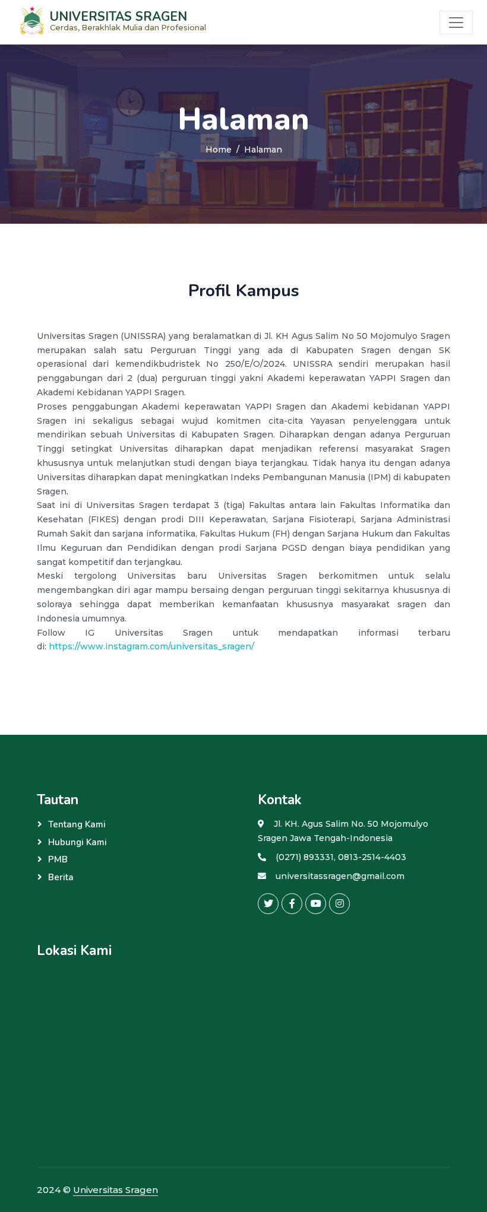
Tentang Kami (77, 824)
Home (218, 149)
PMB (58, 859)
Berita (61, 877)
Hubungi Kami (77, 842)
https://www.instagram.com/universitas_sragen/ (151, 646)
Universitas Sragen (115, 1189)
